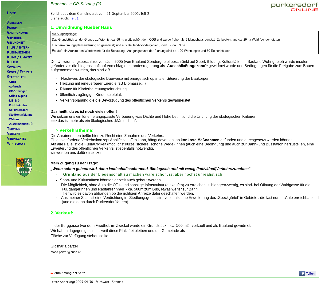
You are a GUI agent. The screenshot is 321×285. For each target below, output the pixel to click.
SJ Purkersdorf (18, 110)
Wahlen (13, 119)
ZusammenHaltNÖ (20, 124)
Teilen (310, 273)
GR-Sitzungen (17, 91)
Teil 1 (74, 18)
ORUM (12, 27)
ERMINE (13, 128)
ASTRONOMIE (17, 32)
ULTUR (12, 62)
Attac (12, 82)
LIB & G (14, 100)
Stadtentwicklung (20, 114)
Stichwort (102, 282)
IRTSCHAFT (16, 143)
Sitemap (117, 282)
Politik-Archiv (17, 105)
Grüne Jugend (17, 96)
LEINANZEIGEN (18, 52)
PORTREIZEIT (19, 71)
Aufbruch (14, 86)
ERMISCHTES (16, 138)
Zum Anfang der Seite (69, 273)
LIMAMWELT (19, 57)
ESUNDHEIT (16, 42)
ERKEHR (13, 133)
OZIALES (14, 67)
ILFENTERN (18, 47)
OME (11, 13)
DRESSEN (14, 22)
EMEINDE (14, 37)
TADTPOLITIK (17, 76)
